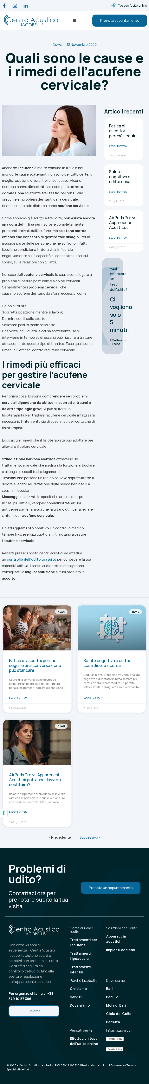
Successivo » (90, 837)
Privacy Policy (115, 1038)
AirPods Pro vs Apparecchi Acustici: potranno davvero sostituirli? (122, 230)
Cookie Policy (115, 1049)
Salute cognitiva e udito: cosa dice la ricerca (122, 179)
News (57, 44)
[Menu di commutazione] (74, 21)
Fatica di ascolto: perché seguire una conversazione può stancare (123, 138)
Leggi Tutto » (118, 146)
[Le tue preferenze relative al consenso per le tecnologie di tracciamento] (3, 813)
